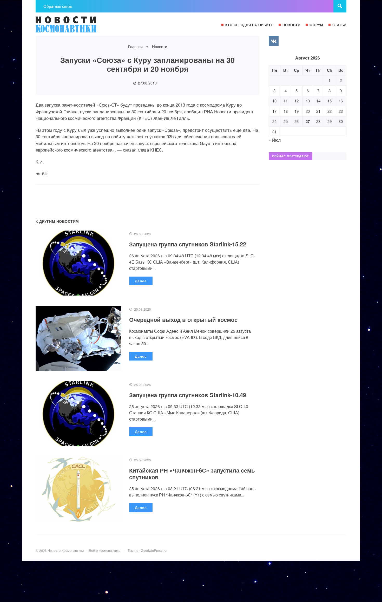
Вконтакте (274, 41)
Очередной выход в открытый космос (183, 319)
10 (274, 100)
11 (286, 100)
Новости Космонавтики (75, 26)
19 (296, 111)
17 (274, 111)
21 (318, 111)
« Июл (275, 140)
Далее (141, 280)
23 (341, 111)
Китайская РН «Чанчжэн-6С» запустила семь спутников (192, 473)
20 (308, 111)
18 (286, 111)
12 (296, 100)
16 (341, 100)
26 (296, 121)
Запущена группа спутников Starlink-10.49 (187, 395)
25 (286, 121)
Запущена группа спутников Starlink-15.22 (187, 244)
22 (329, 111)
